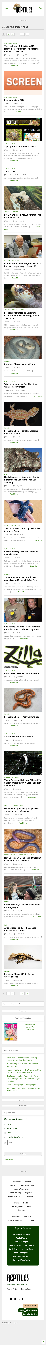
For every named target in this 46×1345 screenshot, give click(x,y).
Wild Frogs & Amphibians (13, 805)
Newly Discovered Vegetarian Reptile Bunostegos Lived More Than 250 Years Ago (21, 480)
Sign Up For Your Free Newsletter (20, 146)
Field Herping (15, 1193)
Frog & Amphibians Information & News (19, 855)
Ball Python (13, 1249)
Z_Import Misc (9, 143)
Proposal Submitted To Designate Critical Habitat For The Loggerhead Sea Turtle (21, 316)
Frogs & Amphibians (11, 260)
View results (9, 1160)
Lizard (9, 1133)
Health (25, 1203)
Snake (9, 1124)
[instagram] (19, 1299)
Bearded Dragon (21, 1242)
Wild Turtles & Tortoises (14, 310)
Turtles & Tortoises (12, 525)
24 (22, 34)
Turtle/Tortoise (12, 1128)
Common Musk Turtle (21, 1260)
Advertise (30, 1029)
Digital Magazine (31, 1310)
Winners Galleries (11, 212)
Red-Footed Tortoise (21, 1234)
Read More (14, 66)
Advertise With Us (15, 1220)
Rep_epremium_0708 (14, 100)
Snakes (7, 901)
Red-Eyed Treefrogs (21, 1256)
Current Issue (30, 1024)
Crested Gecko (15, 1245)
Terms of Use (26, 1289)
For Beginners (17, 1206)
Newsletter (31, 1196)
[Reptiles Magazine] (22, 14)
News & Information (15, 1196)
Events (17, 1203)
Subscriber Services (30, 1314)
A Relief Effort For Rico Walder (18, 736)
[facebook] (22, 1299)
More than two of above (15, 1137)
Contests (21, 1210)
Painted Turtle (21, 1238)
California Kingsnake (21, 1253)
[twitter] (15, 1299)
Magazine (7, 361)
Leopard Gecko (28, 1249)
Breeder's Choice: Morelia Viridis (19, 364)
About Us (27, 1217)
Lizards (12, 1185)
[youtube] (11, 1299)
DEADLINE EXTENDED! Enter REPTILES (22, 673)
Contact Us (30, 1027)
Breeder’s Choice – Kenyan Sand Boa (21, 717)
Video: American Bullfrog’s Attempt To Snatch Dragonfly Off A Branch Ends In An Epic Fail (22, 783)
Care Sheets (16, 1182)
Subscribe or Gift (30, 1306)
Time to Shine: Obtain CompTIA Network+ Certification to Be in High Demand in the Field (21, 49)
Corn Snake (29, 1245)
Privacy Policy (12, 1289)
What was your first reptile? (15, 1119)
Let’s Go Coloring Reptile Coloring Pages (21, 1085)
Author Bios (30, 1220)
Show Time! (9, 171)
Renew (21, 1310)
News (29, 1206)
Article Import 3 (10, 43)
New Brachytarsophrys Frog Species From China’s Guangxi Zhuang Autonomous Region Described (23, 1078)
